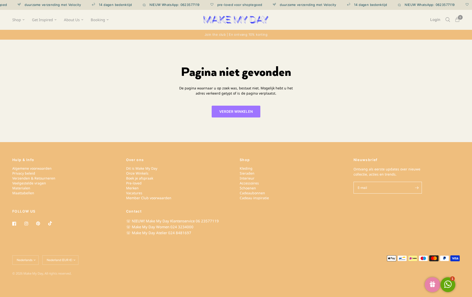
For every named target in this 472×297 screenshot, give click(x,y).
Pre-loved (134, 183)
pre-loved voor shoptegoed (236, 5)
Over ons (135, 160)
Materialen (21, 188)
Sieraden (247, 173)
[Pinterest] (41, 223)
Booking (98, 20)
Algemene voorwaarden (32, 168)
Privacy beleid (23, 173)
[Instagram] (29, 223)
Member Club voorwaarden (148, 198)
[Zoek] (448, 20)
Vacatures (134, 193)
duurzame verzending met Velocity (49, 5)
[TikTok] (53, 223)
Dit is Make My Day (141, 168)
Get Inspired (42, 20)
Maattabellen (23, 193)
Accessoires (249, 183)
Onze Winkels (137, 173)
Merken (132, 188)
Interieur (247, 178)
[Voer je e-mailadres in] (417, 188)
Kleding (246, 168)
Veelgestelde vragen (29, 183)
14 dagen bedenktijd (111, 5)
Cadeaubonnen (252, 193)
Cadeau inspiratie (254, 198)
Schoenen (248, 188)
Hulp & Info (23, 160)
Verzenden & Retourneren (33, 178)
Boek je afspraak (139, 178)
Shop (16, 20)
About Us (72, 20)
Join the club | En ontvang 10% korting (236, 34)
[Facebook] (17, 223)
